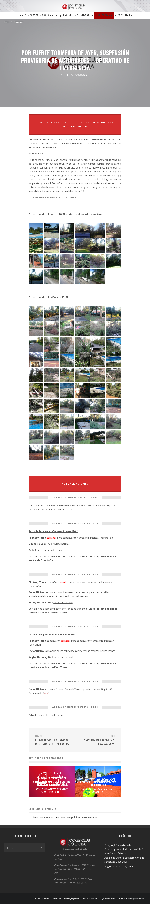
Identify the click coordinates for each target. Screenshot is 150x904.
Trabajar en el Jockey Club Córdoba (131, 899)
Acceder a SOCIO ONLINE (43, 15)
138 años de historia (42, 899)
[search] (41, 847)
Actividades (83, 15)
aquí (46, 693)
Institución (102, 15)
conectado (59, 817)
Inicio (22, 15)
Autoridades (57, 899)
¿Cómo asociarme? (109, 899)
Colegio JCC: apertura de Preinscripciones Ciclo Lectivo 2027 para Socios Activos (123, 848)
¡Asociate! (67, 15)
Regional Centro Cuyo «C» (118, 866)
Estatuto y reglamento (71, 899)
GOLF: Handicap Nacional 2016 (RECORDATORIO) (99, 740)
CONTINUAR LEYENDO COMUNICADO (52, 197)
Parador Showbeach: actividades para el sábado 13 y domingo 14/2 (52, 740)
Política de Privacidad (90, 899)
